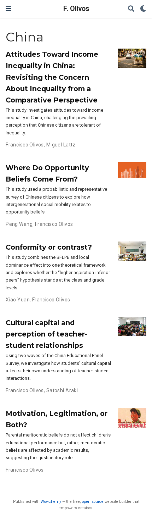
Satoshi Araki (62, 390)
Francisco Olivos (25, 145)
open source (93, 501)
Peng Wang (19, 224)
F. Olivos (76, 9)
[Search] (131, 9)
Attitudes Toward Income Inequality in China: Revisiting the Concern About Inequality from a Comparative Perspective (52, 77)
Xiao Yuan (18, 299)
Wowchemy (51, 501)
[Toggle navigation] (8, 8)
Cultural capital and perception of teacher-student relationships (46, 334)
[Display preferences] (143, 9)
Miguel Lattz (61, 145)
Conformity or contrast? (49, 247)
